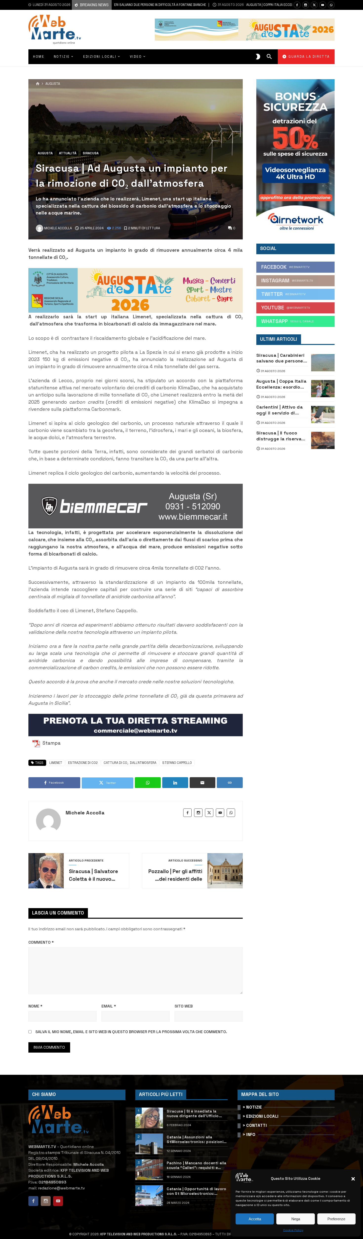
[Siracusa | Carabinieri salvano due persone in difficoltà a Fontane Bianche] (323, 362)
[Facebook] (297, 4)
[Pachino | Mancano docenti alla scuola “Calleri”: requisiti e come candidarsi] (149, 1169)
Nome (35, 1006)
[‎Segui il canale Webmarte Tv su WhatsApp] (331, 4)
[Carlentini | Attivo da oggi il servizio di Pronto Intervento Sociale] (323, 414)
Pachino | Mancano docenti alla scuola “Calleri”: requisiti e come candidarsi (196, 1165)
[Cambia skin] (258, 56)
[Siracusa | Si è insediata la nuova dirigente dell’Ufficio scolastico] (149, 1118)
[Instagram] (305, 4)
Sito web (184, 1006)
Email (108, 1006)
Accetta (255, 1219)
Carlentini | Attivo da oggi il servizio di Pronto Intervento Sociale (279, 410)
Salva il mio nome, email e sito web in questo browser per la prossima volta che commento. (131, 1031)
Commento (41, 942)
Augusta (52, 84)
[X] (314, 4)
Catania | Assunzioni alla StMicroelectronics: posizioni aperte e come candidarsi (195, 1139)
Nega (295, 1219)
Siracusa (91, 153)
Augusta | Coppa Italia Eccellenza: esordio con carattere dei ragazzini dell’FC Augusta (281, 384)
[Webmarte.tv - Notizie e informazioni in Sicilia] (54, 29)
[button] (353, 1178)
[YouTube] (322, 4)
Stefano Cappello (177, 763)
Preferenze (336, 1219)
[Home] (38, 84)
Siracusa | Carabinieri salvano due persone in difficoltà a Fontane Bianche (281, 358)
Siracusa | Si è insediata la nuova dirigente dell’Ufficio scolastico (193, 1113)
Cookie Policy (293, 1230)
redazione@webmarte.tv (61, 1188)
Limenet (55, 763)
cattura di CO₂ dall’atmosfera (130, 763)
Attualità (67, 153)
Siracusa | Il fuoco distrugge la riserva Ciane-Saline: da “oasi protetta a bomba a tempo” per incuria (281, 436)
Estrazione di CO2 (83, 763)
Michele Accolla (85, 812)
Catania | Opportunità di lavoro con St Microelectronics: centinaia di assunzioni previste (197, 1191)
